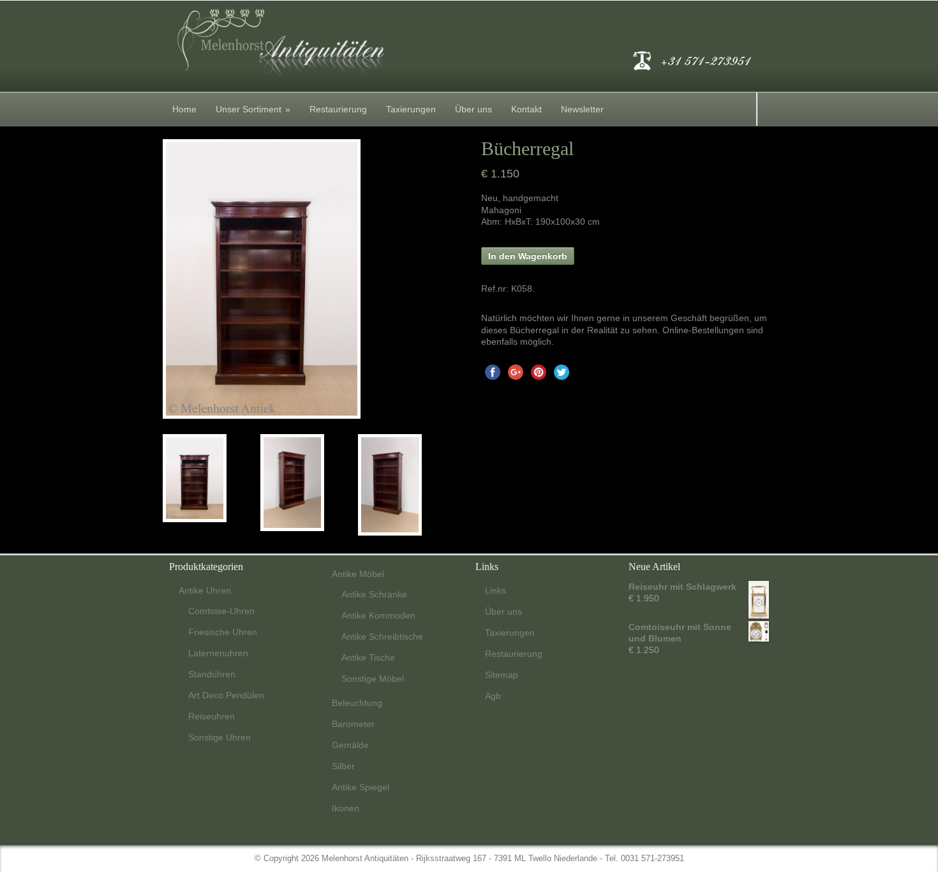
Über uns (473, 109)
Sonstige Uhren (219, 737)
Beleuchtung (357, 703)
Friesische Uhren (222, 632)
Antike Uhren (205, 590)
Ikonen (345, 808)
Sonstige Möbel (372, 678)
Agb (493, 696)
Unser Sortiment (253, 109)
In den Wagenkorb (527, 256)
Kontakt (526, 109)
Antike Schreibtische (382, 636)
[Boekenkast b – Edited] (309, 482)
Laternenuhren (218, 653)
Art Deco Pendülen (226, 695)
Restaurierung (338, 109)
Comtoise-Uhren (221, 611)
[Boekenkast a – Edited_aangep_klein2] (211, 478)
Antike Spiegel (360, 787)
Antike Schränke (374, 594)
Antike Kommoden (378, 615)
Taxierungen (411, 109)
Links (495, 590)
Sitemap (501, 675)
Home (184, 109)
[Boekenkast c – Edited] (407, 485)
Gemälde (350, 745)
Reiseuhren (211, 716)
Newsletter (582, 109)
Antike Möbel (358, 574)
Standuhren (211, 674)
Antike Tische (368, 657)
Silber (343, 766)
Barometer (353, 724)
